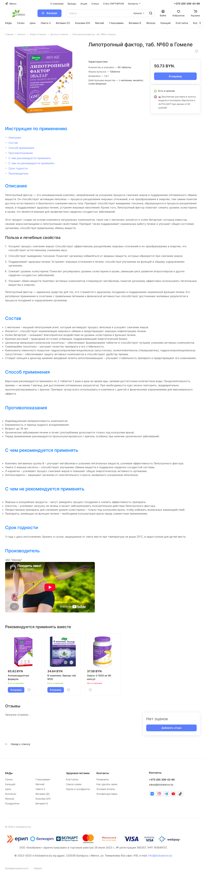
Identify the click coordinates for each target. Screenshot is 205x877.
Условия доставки (106, 793)
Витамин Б (42, 803)
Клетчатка (72, 779)
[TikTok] (180, 794)
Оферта (38, 868)
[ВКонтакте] (152, 794)
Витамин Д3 (43, 793)
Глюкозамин (43, 779)
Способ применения (21, 147)
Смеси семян (74, 784)
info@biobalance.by (160, 855)
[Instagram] (159, 794)
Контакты (102, 773)
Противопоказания (20, 153)
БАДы (9, 773)
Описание (14, 137)
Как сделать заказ (106, 784)
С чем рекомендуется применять (29, 158)
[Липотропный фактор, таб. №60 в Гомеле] (43, 79)
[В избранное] (196, 51)
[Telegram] (166, 794)
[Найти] (151, 13)
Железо (9, 798)
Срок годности (18, 168)
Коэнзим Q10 (43, 798)
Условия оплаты (105, 789)
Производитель (18, 173)
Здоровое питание (78, 773)
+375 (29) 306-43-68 (187, 3)
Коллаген (10, 793)
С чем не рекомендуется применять (31, 163)
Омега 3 (40, 789)
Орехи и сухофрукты (78, 789)
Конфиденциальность (17, 868)
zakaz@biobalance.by (161, 784)
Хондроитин (12, 803)
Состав (13, 142)
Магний (40, 784)
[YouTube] (173, 794)
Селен (9, 779)
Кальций (10, 784)
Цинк (8, 789)
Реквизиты (102, 779)
